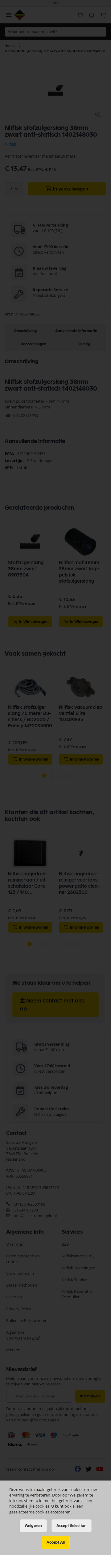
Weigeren (33, 1526)
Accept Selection (71, 1526)
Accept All (56, 1542)
